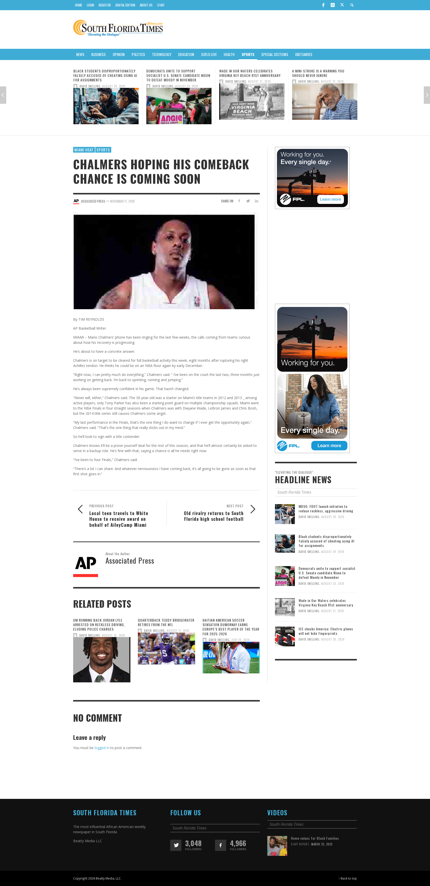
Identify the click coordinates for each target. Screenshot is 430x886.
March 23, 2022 (321, 844)
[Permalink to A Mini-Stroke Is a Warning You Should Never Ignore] (251, 103)
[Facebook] (323, 5)
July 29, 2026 (240, 640)
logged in (102, 747)
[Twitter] (342, 5)
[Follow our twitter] (175, 845)
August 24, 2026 (332, 517)
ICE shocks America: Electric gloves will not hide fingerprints (323, 73)
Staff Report (300, 844)
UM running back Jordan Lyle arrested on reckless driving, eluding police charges (99, 624)
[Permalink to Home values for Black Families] (277, 845)
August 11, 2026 (178, 631)
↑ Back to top (347, 878)
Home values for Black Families (315, 838)
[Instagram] (332, 5)
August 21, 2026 (186, 81)
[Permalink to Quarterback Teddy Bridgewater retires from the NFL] (166, 650)
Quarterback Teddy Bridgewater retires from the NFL (166, 622)
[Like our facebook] (220, 845)
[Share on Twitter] (247, 200)
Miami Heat (84, 149)
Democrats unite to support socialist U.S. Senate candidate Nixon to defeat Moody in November (105, 75)
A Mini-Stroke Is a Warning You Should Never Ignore (245, 73)
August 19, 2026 (113, 635)
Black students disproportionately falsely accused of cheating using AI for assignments (326, 541)
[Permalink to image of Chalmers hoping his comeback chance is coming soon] (166, 260)
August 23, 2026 (113, 86)
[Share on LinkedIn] (256, 200)
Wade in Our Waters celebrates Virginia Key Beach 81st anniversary (177, 73)
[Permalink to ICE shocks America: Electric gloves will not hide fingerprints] (324, 103)
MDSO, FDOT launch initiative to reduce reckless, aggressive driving (326, 508)
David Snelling (90, 86)
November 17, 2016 (122, 200)
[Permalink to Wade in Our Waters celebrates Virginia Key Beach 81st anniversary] (179, 103)
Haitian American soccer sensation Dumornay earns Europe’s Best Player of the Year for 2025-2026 (231, 626)
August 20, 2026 (332, 81)
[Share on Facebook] (239, 200)
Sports (103, 149)
